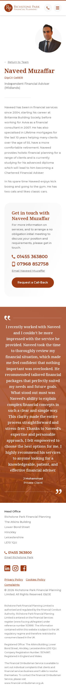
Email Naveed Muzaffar (28, 270)
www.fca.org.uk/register (28, 621)
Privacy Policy (13, 579)
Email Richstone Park (18, 557)
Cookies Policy (35, 579)
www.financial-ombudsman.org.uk (23, 683)
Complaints (12, 584)
